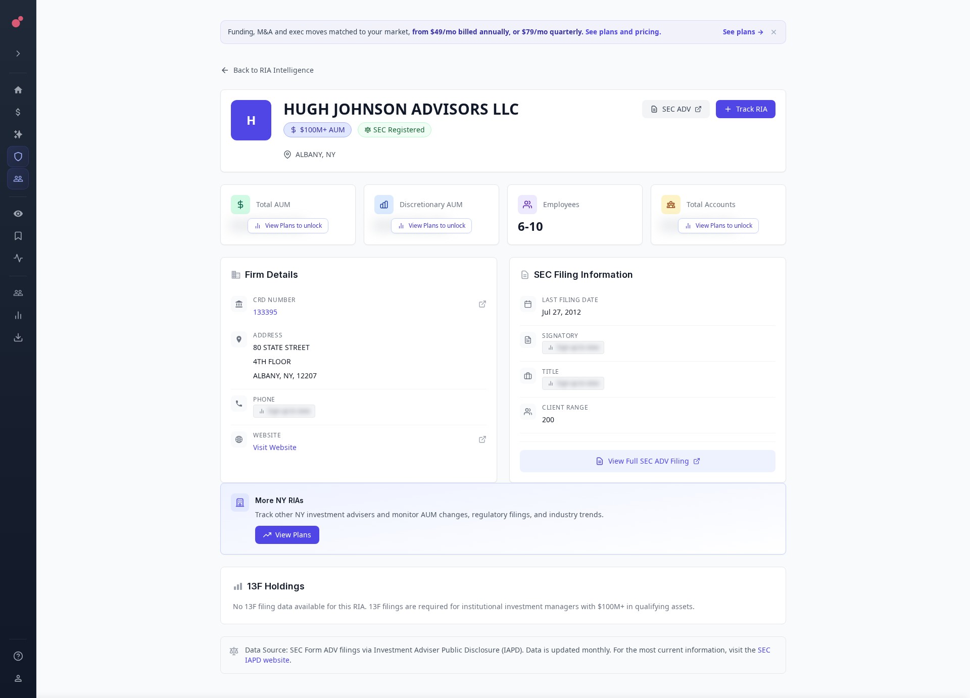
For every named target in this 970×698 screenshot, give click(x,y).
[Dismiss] (774, 32)
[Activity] (18, 258)
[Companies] (18, 134)
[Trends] (18, 315)
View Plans (293, 534)
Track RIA (751, 109)
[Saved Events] (18, 235)
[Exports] (18, 337)
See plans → (743, 31)
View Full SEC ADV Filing (648, 461)
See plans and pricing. (623, 31)
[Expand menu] (18, 53)
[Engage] (18, 293)
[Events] (18, 112)
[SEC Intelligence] (18, 156)
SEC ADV (676, 109)
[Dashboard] (18, 90)
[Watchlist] (18, 213)
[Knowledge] (18, 656)
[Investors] (18, 178)
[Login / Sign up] (18, 678)
